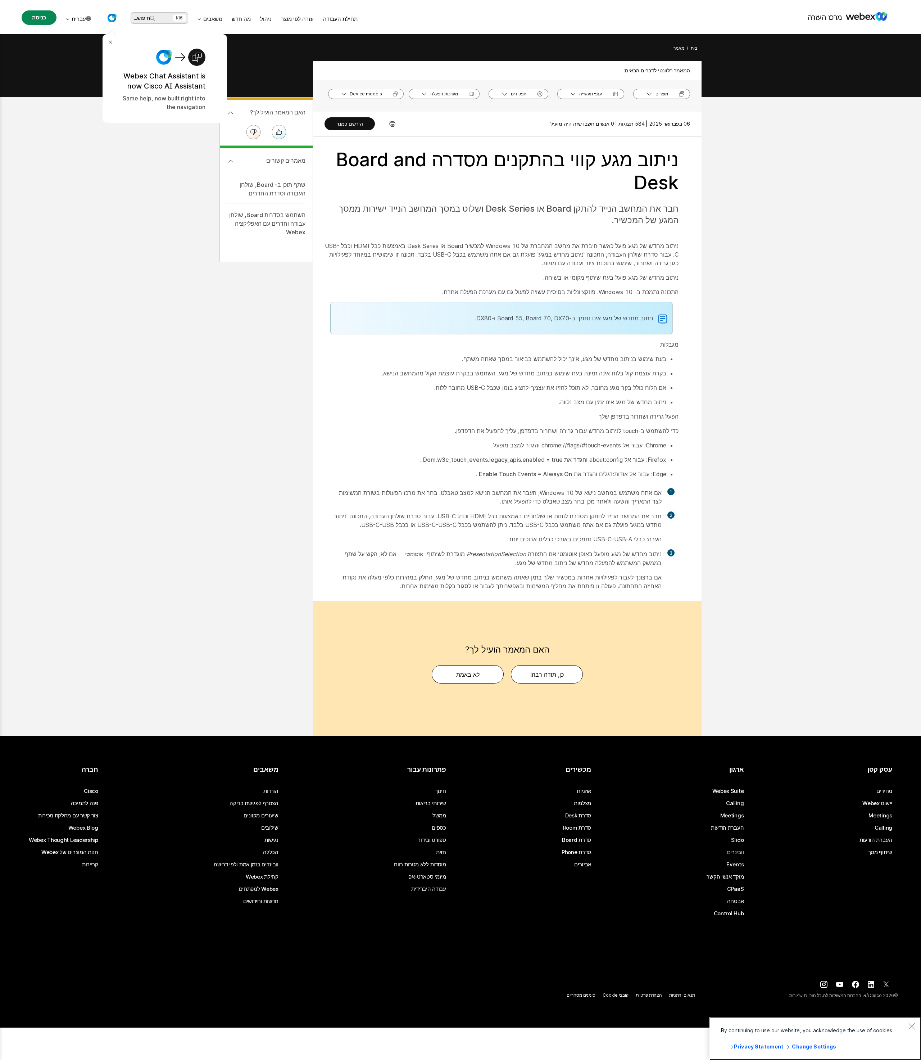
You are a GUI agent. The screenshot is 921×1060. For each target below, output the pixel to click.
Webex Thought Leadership (63, 840)
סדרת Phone (576, 852)
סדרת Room (577, 827)
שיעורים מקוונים (261, 815)
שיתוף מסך (880, 852)
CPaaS (735, 889)
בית (694, 48)
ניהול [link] (266, 18)
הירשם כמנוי (349, 124)
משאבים (212, 18)
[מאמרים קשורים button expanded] (230, 161)
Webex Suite (728, 791)
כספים (439, 827)
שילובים (269, 827)
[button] (112, 18)
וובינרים (735, 852)
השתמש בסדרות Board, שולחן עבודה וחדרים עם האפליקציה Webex (267, 223)
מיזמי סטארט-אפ (427, 876)
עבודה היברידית (428, 889)
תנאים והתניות (682, 995)
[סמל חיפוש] (152, 18)
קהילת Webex (262, 876)
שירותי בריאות (431, 803)
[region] (815, 1038)
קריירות (90, 864)
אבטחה (735, 901)
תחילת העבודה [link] (340, 18)
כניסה (39, 17)
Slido (737, 840)
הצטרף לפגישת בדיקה (254, 803)
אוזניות (584, 791)
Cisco (91, 791)
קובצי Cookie (616, 995)
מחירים (884, 791)
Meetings (880, 815)
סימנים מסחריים (581, 995)
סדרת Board (576, 840)
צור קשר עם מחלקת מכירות (68, 815)
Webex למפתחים (258, 889)
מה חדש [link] (241, 18)
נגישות (271, 840)
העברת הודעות (875, 840)
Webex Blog (83, 827)
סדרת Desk (578, 815)
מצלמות (582, 803)
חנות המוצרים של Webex (69, 852)
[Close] (911, 1026)
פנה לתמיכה (84, 803)
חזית (441, 852)
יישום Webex (877, 803)
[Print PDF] (389, 123)
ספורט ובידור (432, 840)
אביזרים (582, 864)
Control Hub (729, 913)
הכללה (270, 852)
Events (735, 864)
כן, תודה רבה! (547, 674)
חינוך (440, 791)
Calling (883, 827)
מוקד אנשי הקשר (725, 876)
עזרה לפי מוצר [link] (297, 18)
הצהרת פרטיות (649, 995)
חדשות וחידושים (260, 901)
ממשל (439, 815)
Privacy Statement (758, 1046)
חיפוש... (142, 18)
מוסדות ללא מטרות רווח (420, 864)
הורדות (270, 791)
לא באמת (468, 674)
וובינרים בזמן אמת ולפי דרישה (246, 864)
